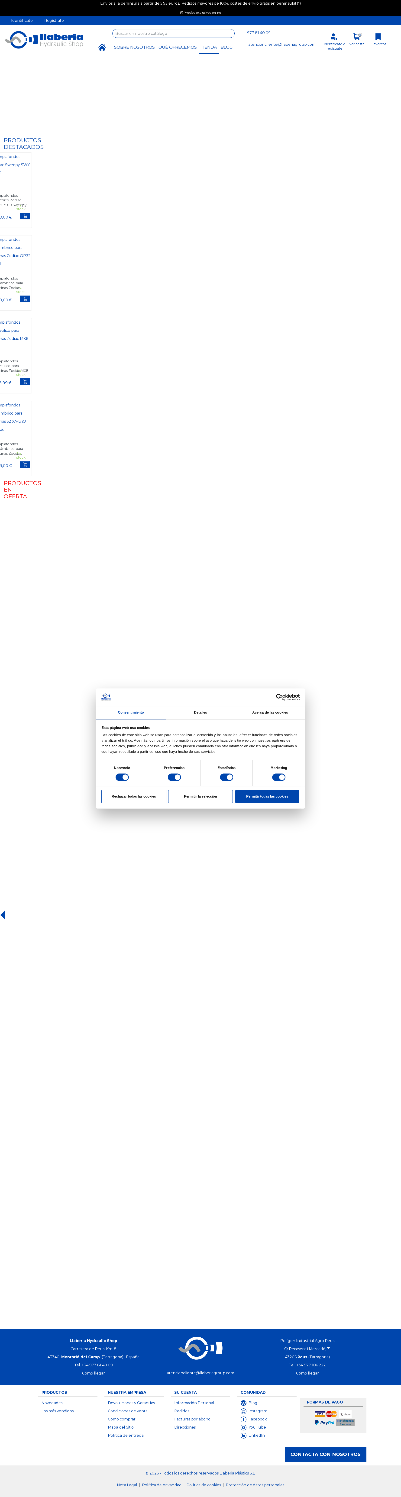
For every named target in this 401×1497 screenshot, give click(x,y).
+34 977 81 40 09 (97, 1365)
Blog (252, 1403)
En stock (21, 207)
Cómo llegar (93, 1373)
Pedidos (181, 1411)
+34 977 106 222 (311, 1365)
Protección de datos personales (255, 1485)
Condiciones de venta (128, 1411)
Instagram (257, 1411)
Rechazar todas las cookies (134, 796)
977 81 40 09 (259, 33)
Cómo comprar (122, 1419)
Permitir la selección (200, 796)
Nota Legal (127, 1485)
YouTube (257, 1427)
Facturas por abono (192, 1419)
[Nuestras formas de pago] (335, 1419)
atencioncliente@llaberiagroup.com (282, 44)
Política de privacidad (162, 1485)
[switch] (174, 777)
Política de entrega (126, 1435)
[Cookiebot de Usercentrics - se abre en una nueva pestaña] (279, 697)
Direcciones (185, 1427)
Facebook (257, 1419)
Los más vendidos (58, 1411)
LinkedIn (256, 1435)
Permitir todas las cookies (267, 796)
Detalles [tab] (200, 713)
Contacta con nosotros (326, 1454)
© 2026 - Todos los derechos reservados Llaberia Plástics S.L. (200, 1473)
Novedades (52, 1403)
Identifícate (22, 20)
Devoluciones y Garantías (131, 1403)
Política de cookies (204, 1485)
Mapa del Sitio (121, 1427)
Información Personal (194, 1403)
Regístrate (54, 20)
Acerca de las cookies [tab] (270, 713)
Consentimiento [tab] (131, 713)
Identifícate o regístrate (334, 46)
